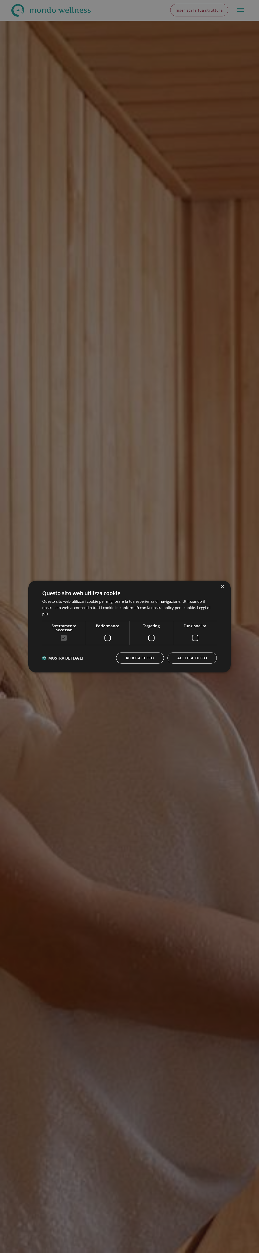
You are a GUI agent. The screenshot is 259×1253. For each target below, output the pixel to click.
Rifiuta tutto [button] (140, 657)
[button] (62, 658)
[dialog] (129, 626)
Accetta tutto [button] (192, 657)
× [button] (222, 587)
